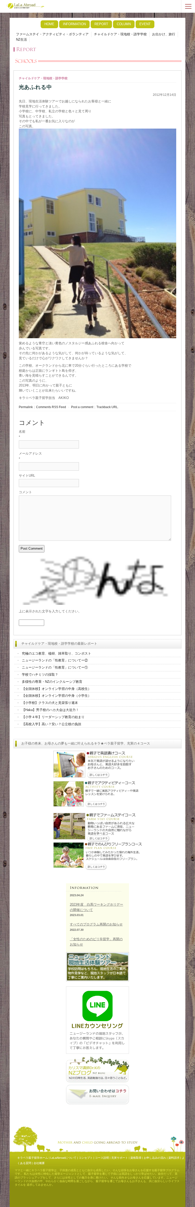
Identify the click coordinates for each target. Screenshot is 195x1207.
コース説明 (102, 1157)
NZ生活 (21, 39)
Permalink (26, 407)
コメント (25, 492)
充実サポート (119, 1157)
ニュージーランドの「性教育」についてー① (55, 667)
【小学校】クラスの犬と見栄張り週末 (50, 703)
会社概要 (39, 1163)
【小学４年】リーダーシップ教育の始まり (53, 717)
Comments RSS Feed (51, 407)
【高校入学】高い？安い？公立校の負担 (51, 724)
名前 (22, 432)
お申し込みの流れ (155, 1157)
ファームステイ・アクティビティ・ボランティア (52, 34)
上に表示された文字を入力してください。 (50, 611)
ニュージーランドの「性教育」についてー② (55, 660)
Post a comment (82, 407)
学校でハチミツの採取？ (40, 674)
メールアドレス (30, 453)
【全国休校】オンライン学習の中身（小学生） (56, 696)
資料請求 (174, 1157)
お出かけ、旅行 (163, 34)
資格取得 (135, 1157)
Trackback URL (107, 407)
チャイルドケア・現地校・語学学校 (120, 34)
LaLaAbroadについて (63, 1157)
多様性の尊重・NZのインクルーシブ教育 (52, 682)
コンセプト (86, 1157)
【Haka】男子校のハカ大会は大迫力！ (50, 710)
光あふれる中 (35, 87)
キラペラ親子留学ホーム (32, 1157)
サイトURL (27, 475)
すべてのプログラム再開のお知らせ (96, 924)
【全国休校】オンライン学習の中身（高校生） (56, 689)
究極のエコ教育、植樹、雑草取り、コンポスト (56, 653)
